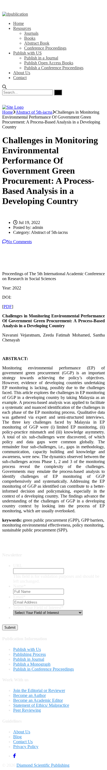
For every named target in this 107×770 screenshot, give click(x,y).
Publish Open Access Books (48, 63)
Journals (31, 33)
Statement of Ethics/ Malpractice (41, 705)
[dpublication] (15, 14)
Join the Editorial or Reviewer (39, 690)
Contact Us (23, 741)
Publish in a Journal (41, 58)
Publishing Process (29, 654)
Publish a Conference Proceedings (53, 67)
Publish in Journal (28, 659)
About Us (21, 72)
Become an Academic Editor (38, 700)
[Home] (13, 107)
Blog (17, 736)
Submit (10, 627)
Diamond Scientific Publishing (42, 765)
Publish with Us (27, 649)
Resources (22, 28)
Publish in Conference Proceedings (43, 669)
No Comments (19, 241)
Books (29, 38)
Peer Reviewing (27, 710)
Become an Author (29, 695)
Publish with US (27, 53)
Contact (20, 77)
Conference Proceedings (45, 48)
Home (18, 23)
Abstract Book (36, 43)
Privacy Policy (25, 746)
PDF (8, 306)
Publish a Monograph (31, 664)
